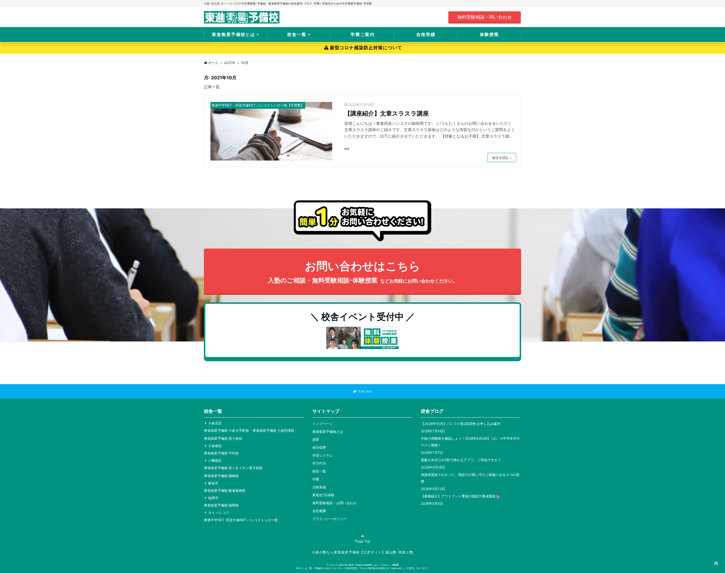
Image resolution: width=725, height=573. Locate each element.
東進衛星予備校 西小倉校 (223, 438)
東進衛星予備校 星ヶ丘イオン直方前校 (233, 468)
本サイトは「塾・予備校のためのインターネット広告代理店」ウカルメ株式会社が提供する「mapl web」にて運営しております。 (362, 568)
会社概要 (319, 511)
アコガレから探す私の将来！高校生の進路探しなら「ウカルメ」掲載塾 (362, 564)
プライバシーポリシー (329, 519)
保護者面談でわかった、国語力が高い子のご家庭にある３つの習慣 (470, 478)
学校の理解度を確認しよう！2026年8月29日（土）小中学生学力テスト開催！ (470, 441)
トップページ (322, 424)
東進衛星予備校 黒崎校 (221, 476)
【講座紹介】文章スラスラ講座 (386, 113)
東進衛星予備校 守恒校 (221, 453)
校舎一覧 (296, 34)
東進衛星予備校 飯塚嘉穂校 (225, 490)
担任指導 (319, 447)
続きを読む (500, 157)
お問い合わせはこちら (362, 271)
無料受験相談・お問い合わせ (334, 503)
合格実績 (426, 34)
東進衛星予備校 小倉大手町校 (226, 430)
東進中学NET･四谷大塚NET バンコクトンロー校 (241, 520)
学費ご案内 (363, 34)
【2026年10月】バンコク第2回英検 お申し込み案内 (460, 424)
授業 (315, 439)
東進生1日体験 (323, 495)
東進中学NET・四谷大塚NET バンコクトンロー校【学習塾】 (258, 105)
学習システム (322, 455)
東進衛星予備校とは (233, 34)
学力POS (319, 463)
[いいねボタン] (346, 148)
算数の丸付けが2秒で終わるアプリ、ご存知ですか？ (461, 460)
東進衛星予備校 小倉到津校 (273, 430)
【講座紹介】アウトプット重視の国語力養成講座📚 (460, 496)
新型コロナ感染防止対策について (366, 47)
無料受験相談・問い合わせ (484, 17)
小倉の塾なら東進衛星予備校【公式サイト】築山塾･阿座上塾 (362, 552)
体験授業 (489, 34)
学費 (315, 479)
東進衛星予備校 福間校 (221, 505)
